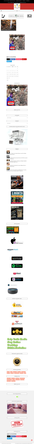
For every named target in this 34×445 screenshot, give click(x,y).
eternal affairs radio (9, 379)
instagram (19, 59)
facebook (13, 59)
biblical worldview (17, 379)
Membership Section (22, 2)
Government (19, 371)
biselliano (14, 379)
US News (8, 371)
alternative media (22, 379)
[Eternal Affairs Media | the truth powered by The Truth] (17, 6)
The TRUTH (16, 2)
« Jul (7, 80)
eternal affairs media (22, 378)
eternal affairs (8, 378)
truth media (13, 378)
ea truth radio (17, 378)
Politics (11, 371)
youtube (25, 59)
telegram (10, 61)
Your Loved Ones (23, 371)
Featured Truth (15, 371)
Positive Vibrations (11, 2)
